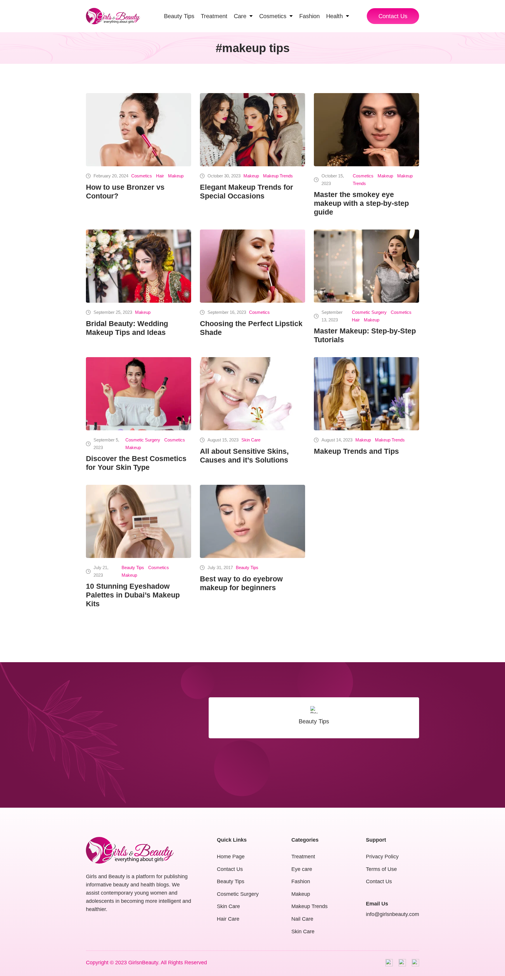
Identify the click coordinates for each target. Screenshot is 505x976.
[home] (113, 16)
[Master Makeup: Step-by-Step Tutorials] (366, 266)
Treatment (303, 856)
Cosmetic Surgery (369, 312)
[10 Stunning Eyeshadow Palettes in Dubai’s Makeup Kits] (138, 521)
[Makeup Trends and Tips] (366, 393)
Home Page (231, 856)
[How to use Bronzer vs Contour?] (138, 129)
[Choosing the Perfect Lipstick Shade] (252, 266)
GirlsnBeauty (143, 962)
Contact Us (392, 16)
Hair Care (228, 919)
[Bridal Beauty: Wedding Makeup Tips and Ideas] (138, 266)
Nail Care (302, 919)
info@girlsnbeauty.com (392, 914)
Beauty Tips (133, 567)
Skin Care (250, 439)
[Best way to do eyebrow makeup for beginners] (252, 521)
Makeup (176, 175)
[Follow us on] (389, 962)
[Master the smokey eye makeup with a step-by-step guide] (366, 129)
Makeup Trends (278, 175)
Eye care (301, 869)
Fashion (300, 881)
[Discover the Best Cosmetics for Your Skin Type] (138, 393)
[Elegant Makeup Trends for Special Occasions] (252, 129)
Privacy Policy (382, 856)
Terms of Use (381, 869)
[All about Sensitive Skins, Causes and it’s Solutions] (252, 393)
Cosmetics (141, 175)
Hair (160, 175)
